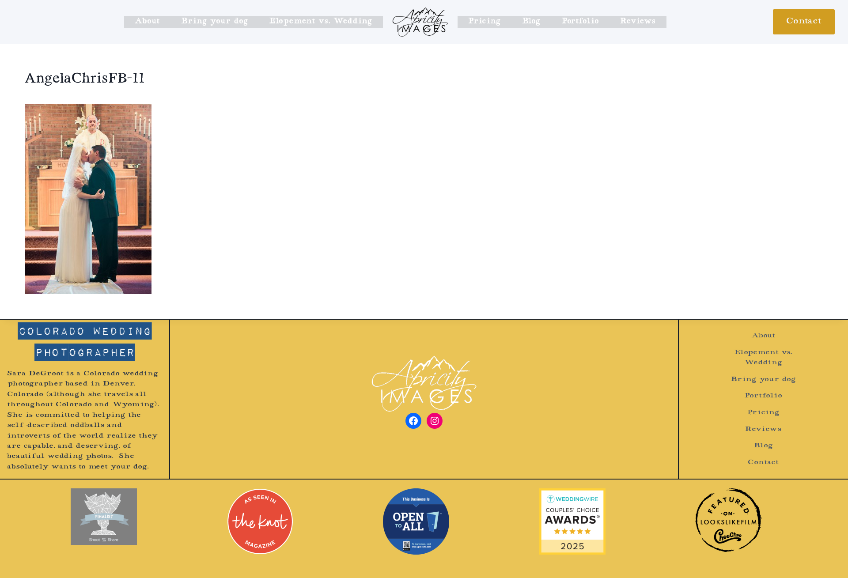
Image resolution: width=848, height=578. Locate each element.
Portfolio (580, 22)
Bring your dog (214, 22)
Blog (531, 22)
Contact (804, 22)
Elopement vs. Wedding (320, 22)
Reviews (637, 22)
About (147, 22)
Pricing (484, 22)
